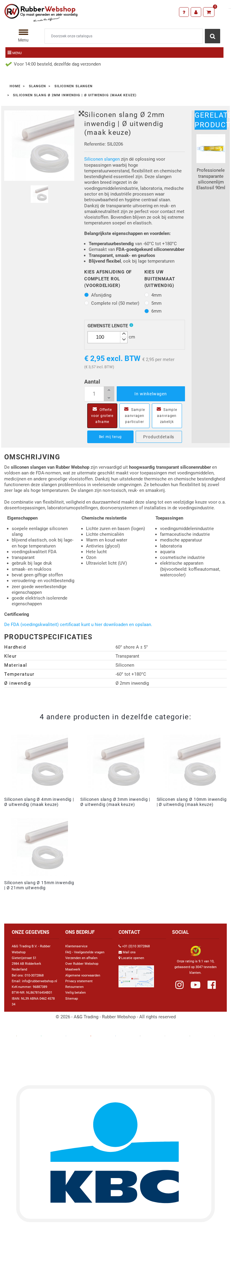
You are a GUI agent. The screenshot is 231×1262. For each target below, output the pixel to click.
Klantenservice (76, 946)
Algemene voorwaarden (82, 975)
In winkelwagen (150, 393)
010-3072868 (34, 975)
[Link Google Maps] (136, 974)
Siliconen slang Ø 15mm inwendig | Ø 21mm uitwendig (39, 885)
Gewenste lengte (108, 326)
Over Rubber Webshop (81, 964)
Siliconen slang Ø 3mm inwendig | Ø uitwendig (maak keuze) (115, 802)
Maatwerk (72, 969)
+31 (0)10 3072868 (136, 946)
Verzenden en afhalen (81, 958)
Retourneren (74, 987)
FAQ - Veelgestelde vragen (84, 952)
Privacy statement (79, 981)
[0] (208, 12)
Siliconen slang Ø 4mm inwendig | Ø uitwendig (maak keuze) (39, 802)
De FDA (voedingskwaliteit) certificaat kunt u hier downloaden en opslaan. (78, 624)
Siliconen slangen (102, 159)
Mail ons (129, 952)
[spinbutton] (107, 337)
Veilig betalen (75, 993)
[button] (123, 334)
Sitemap (71, 999)
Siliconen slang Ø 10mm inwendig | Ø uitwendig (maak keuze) (192, 802)
